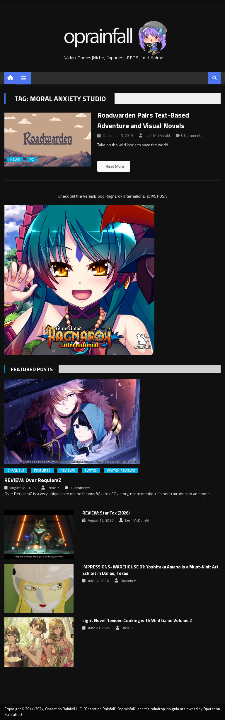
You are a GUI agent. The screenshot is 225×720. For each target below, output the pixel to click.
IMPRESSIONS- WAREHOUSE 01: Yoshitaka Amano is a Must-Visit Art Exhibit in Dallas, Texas (150, 570)
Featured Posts (32, 369)
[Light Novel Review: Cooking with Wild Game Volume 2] (39, 642)
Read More (114, 166)
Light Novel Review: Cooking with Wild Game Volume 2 (137, 620)
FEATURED (42, 470)
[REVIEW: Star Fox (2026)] (39, 534)
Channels (15, 470)
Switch (91, 470)
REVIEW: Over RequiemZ (32, 480)
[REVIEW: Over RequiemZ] (112, 421)
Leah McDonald (157, 135)
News (15, 159)
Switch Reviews (121, 470)
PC (32, 159)
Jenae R (53, 487)
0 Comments (191, 135)
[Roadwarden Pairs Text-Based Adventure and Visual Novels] (47, 140)
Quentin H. (128, 580)
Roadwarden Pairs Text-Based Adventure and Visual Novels (143, 120)
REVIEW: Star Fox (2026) (106, 513)
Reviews (67, 470)
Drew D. (128, 628)
